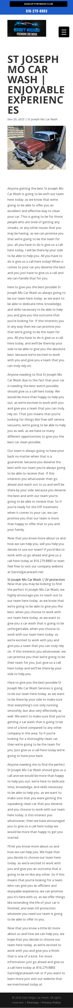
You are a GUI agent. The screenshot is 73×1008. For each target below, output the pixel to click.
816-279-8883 (36, 11)
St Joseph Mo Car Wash (42, 119)
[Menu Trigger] (64, 32)
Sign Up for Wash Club (38, 3)
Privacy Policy (51, 1002)
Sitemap (33, 1002)
